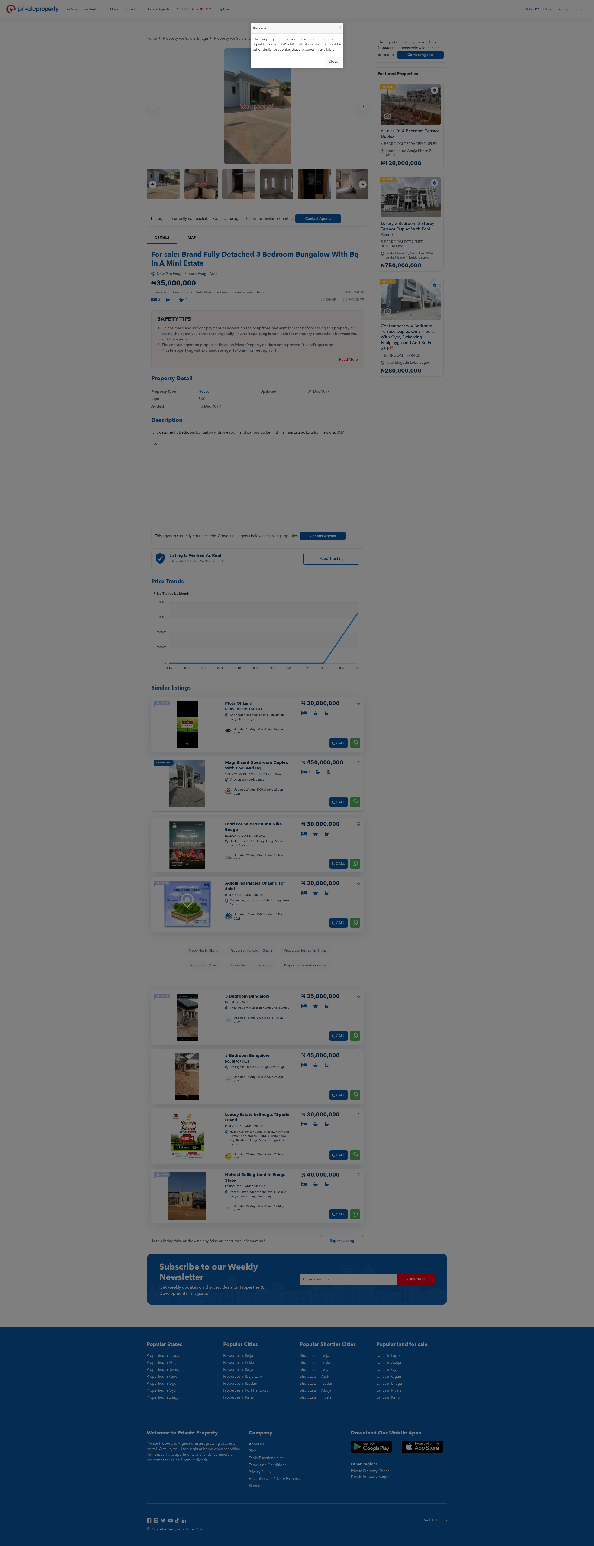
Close (333, 61)
